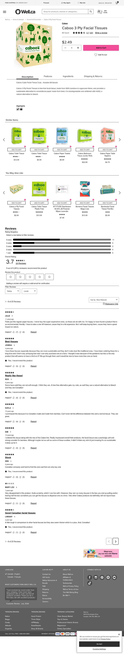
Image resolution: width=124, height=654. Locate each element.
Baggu (7, 619)
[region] (99, 642)
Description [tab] (27, 76)
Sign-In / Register (105, 3)
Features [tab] (48, 76)
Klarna (44, 595)
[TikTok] (89, 583)
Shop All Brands (37, 628)
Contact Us (46, 574)
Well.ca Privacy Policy (71, 586)
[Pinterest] (102, 577)
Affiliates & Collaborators (68, 578)
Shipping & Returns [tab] (93, 76)
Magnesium (61, 625)
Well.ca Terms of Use (70, 589)
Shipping (45, 589)
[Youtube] (114, 577)
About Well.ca (68, 574)
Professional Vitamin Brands (67, 622)
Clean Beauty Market (65, 616)
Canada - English (14, 574)
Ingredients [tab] (68, 76)
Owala (7, 622)
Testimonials (67, 583)
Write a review (101, 32)
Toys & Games (62, 619)
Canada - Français (14, 577)
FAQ (44, 586)
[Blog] (108, 577)
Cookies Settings (99, 649)
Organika (8, 628)
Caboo (65, 23)
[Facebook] (89, 577)
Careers (45, 601)
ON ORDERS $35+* (16, 3)
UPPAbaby (35, 622)
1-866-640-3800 (24, 634)
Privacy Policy (105, 639)
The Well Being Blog (70, 592)
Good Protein (36, 616)
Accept (99, 644)
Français (46, 3)
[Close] (119, 634)
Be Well (66, 595)
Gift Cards (46, 577)
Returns (45, 592)
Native (7, 616)
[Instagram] (95, 577)
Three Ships (35, 619)
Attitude (8, 625)
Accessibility (47, 598)
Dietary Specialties (64, 628)
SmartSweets (36, 625)
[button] (65, 48)
